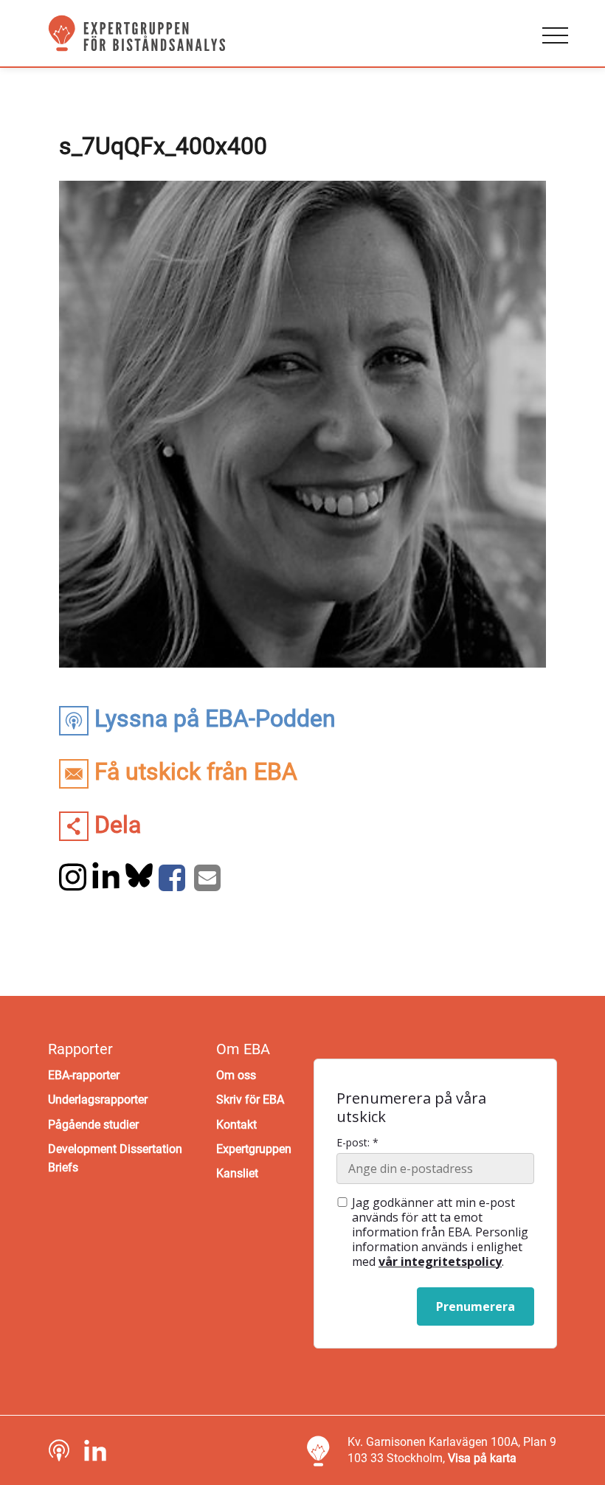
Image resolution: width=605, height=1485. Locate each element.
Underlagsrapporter (98, 1100)
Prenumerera (475, 1306)
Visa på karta (482, 1458)
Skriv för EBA (250, 1100)
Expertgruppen (253, 1149)
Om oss (236, 1075)
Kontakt (236, 1125)
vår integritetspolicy (440, 1261)
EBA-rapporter (84, 1075)
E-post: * (357, 1142)
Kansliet (237, 1173)
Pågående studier (93, 1125)
